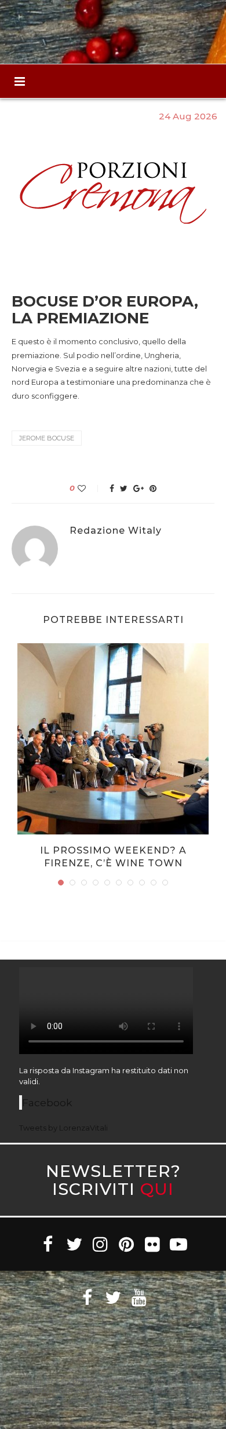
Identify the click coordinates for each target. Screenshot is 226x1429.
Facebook (47, 1102)
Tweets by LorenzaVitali (63, 1127)
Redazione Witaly (116, 531)
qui (157, 1189)
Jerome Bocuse (46, 438)
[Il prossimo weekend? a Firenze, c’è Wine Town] (113, 738)
